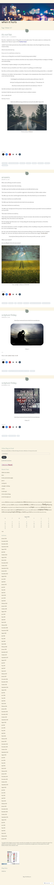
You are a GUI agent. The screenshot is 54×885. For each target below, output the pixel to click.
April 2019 (3, 619)
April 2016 (3, 700)
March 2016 (4, 703)
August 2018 (4, 633)
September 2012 (5, 817)
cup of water (8, 504)
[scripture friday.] (27, 311)
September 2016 (5, 687)
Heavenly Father (22, 507)
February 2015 (4, 738)
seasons (50, 509)
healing (9, 507)
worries (32, 370)
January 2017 (4, 676)
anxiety (15, 502)
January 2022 (4, 584)
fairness (34, 163)
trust (30, 512)
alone (9, 502)
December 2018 (5, 627)
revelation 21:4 (35, 509)
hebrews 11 (27, 507)
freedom (38, 504)
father (34, 504)
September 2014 (5, 752)
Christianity (47, 502)
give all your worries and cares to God (19, 370)
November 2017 (5, 652)
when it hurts (9, 22)
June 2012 (3, 825)
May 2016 (3, 698)
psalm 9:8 (47, 163)
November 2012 (5, 811)
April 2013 (3, 798)
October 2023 (4, 565)
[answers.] (27, 173)
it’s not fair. (7, 34)
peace (20, 509)
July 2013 (3, 790)
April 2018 (3, 641)
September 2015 (5, 719)
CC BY (16, 355)
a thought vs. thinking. (6, 486)
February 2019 (4, 625)
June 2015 (3, 727)
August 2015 (4, 722)
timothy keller (46, 303)
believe (21, 502)
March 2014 (4, 768)
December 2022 (5, 573)
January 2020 (4, 606)
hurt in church (38, 507)
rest (32, 509)
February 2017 (4, 673)
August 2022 (4, 576)
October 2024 (4, 554)
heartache (14, 507)
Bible (25, 502)
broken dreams (35, 502)
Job (15, 303)
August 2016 (4, 690)
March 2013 (4, 800)
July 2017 (3, 662)
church (50, 502)
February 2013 (4, 803)
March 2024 (4, 560)
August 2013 (4, 787)
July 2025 (3, 552)
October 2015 (4, 717)
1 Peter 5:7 (4, 163)
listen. (3, 475)
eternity (28, 163)
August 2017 (4, 660)
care (43, 502)
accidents (3, 502)
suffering (17, 512)
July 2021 (3, 587)
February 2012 (4, 836)
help (30, 507)
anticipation (12, 502)
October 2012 (4, 814)
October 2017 (4, 654)
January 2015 (4, 741)
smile (3, 512)
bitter (27, 502)
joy (44, 507)
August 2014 (4, 754)
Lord (48, 507)
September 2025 (5, 546)
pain (17, 509)
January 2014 (4, 773)
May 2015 (3, 730)
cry (5, 504)
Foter (13, 355)
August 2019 (4, 611)
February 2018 (4, 646)
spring (9, 512)
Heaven (17, 507)
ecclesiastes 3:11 (16, 504)
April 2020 (4, 600)
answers (11, 303)
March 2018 (4, 644)
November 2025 (5, 543)
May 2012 (3, 827)
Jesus (42, 507)
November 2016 (5, 681)
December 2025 (5, 541)
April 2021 (3, 592)
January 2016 (4, 708)
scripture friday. (9, 315)
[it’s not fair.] (27, 31)
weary (40, 512)
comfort (3, 504)
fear (36, 504)
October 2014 (4, 749)
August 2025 (4, 549)
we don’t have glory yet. (6, 496)
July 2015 (3, 725)
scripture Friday (43, 510)
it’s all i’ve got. (4, 491)
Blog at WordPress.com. (27, 876)
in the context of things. (6, 494)
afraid (6, 502)
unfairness (5, 165)
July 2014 (3, 757)
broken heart (12, 435)
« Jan (2, 531)
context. (3, 488)
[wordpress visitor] (4, 864)
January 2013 (4, 806)
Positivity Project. (23, 41)
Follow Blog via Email (8, 448)
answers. (6, 177)
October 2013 (4, 781)
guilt (2, 507)
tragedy (27, 512)
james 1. (3, 480)
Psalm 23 (20, 303)
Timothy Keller (44, 233)
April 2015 (3, 733)
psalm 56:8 (26, 303)
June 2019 (3, 614)
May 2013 (3, 795)
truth (38, 512)
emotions (22, 504)
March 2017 (4, 671)
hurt (35, 507)
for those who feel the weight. (7, 477)
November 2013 (5, 779)
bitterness (31, 502)
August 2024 (4, 557)
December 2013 (5, 776)
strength (13, 512)
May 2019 (3, 617)
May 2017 (3, 665)
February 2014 (4, 771)
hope (32, 507)
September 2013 (5, 784)
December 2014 (5, 744)
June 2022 (3, 579)
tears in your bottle (35, 303)
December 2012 (5, 809)
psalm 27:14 (40, 163)
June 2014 (3, 760)
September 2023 (5, 568)
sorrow (6, 512)
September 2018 (5, 630)
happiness (5, 507)
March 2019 (4, 622)
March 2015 (4, 736)
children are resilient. (6, 472)
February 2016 (4, 706)
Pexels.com (31, 131)
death (12, 504)
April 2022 (3, 581)
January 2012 (4, 838)
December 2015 (5, 711)
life (46, 507)
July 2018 (3, 635)
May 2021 (3, 589)
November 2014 (5, 746)
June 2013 (3, 792)
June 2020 (4, 598)
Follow (4, 457)
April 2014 (3, 765)
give (41, 504)
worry (45, 512)
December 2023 (5, 562)
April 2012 (3, 830)
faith (32, 504)
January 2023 (4, 571)
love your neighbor (7, 509)
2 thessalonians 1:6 (13, 163)
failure (30, 504)
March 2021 (4, 595)
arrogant (22, 163)
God (18, 435)
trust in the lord (34, 512)
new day (14, 509)
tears (21, 512)
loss (50, 507)
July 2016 (3, 692)
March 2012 (4, 833)
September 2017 (5, 657)
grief (47, 504)
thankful (24, 512)
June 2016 (3, 695)
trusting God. (4, 483)
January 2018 (4, 649)
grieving (50, 504)
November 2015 (5, 714)
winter (43, 512)
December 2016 (5, 679)
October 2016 (4, 684)
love (2, 509)
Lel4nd (9, 355)
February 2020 (4, 603)
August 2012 (4, 819)
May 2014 (3, 763)
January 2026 (4, 538)
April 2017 (3, 668)
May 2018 (3, 638)
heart (11, 507)
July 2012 (3, 822)
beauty (18, 502)
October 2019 (4, 608)
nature (11, 509)
